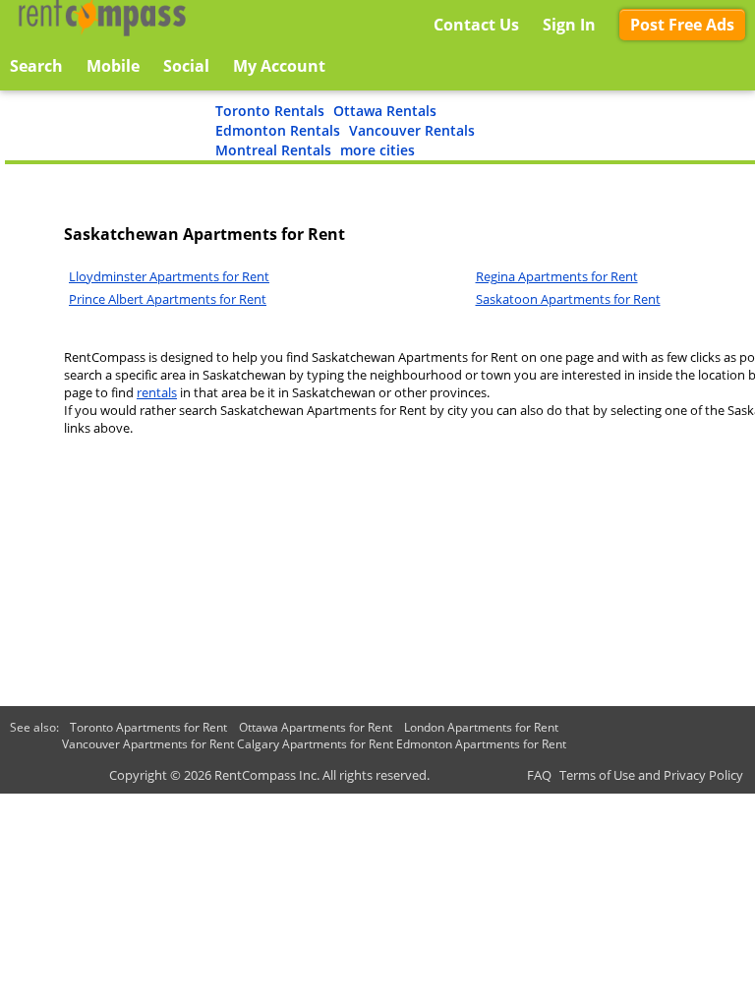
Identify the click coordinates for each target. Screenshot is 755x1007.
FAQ (539, 775)
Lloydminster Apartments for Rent (169, 276)
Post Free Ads (682, 24)
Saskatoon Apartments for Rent (568, 299)
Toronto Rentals (269, 110)
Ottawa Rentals (384, 110)
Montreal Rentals (273, 150)
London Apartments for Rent (481, 727)
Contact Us (476, 24)
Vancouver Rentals (412, 130)
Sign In (569, 24)
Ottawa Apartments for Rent (315, 727)
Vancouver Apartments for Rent (148, 744)
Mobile (113, 66)
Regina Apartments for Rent (557, 276)
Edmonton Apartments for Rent (481, 744)
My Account (279, 66)
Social (186, 66)
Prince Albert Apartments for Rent (167, 299)
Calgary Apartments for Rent (315, 744)
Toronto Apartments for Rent (148, 727)
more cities (377, 150)
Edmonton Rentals (277, 130)
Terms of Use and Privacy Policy (651, 775)
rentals (157, 392)
